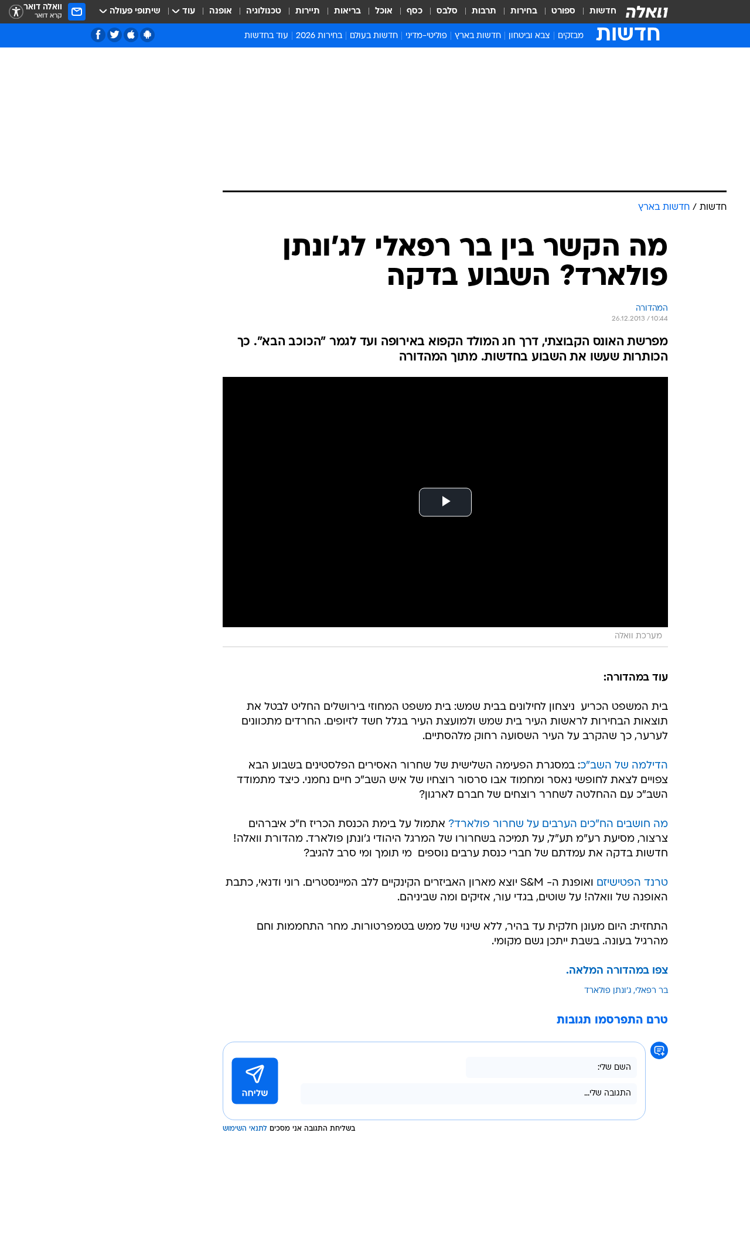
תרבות (484, 11)
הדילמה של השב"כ (624, 765)
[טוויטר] (114, 35)
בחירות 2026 (319, 36)
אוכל (384, 11)
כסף (414, 11)
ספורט (563, 11)
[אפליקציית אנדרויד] (147, 35)
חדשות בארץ (478, 36)
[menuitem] (595, 11)
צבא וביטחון (529, 36)
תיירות (307, 11)
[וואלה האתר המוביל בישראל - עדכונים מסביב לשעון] (647, 12)
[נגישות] (16, 12)
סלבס (447, 11)
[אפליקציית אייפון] (131, 35)
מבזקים (571, 36)
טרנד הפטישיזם (632, 883)
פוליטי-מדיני (426, 36)
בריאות (347, 11)
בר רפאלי (651, 991)
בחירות (523, 11)
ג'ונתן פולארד (608, 991)
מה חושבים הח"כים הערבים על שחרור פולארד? (558, 824)
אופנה (220, 11)
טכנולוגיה (263, 11)
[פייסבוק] (98, 35)
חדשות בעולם (374, 36)
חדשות (602, 11)
